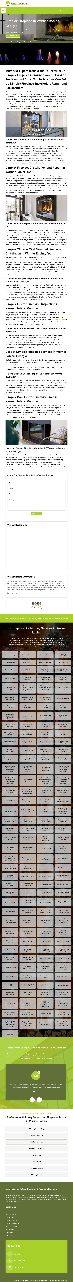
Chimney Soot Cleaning (45, 670)
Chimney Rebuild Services (27, 932)
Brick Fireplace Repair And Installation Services (10, 1023)
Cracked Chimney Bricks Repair (45, 821)
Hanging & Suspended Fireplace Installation (45, 1003)
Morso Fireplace (10, 911)
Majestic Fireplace (45, 876)
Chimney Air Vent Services (27, 848)
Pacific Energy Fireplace (45, 893)
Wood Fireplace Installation (28, 758)
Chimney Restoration (28, 706)
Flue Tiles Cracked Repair (28, 829)
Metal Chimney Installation (10, 698)
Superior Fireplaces (45, 858)
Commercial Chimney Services (63, 800)
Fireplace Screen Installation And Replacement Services (63, 921)
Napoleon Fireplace (27, 876)
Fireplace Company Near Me (27, 985)
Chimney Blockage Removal (45, 706)
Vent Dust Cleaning (10, 950)
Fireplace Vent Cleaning (63, 742)
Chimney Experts (63, 958)
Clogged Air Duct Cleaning (63, 950)
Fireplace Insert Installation (10, 932)
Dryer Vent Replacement (27, 967)
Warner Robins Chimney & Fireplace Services (39, 1280)
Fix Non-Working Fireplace (9, 688)
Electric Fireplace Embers (63, 838)
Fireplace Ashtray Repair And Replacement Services (63, 780)
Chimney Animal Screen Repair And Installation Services (45, 688)
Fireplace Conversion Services (27, 1003)
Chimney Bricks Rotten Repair (28, 821)
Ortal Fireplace (10, 902)
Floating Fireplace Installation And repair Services (63, 1023)
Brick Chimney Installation (63, 688)
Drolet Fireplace (45, 902)
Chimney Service (45, 655)
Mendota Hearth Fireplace (63, 893)
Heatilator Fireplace (10, 876)
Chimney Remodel (45, 1013)
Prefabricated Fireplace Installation (45, 768)
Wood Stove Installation (10, 993)
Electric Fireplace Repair (10, 758)
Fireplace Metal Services (10, 791)
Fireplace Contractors (10, 750)
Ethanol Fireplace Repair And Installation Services (27, 768)
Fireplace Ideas (10, 977)
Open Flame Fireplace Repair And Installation (63, 1003)
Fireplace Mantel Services (9, 1033)
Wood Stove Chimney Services (45, 993)
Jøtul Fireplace (27, 893)
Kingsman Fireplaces (27, 868)
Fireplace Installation (27, 678)
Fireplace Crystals (45, 848)
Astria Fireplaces (45, 868)
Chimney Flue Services (45, 725)
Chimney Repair (10, 670)
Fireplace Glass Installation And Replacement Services (10, 780)
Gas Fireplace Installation (45, 758)
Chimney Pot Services (45, 733)
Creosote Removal (45, 662)
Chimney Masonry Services (28, 742)
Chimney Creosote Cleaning (63, 670)
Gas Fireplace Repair (63, 750)
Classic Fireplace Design (63, 829)
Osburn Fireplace (45, 884)
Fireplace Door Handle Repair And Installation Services (45, 780)
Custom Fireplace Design (27, 838)
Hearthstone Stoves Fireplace (45, 911)
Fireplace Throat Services (27, 800)
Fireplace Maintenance (45, 985)
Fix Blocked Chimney (45, 810)
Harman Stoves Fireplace (28, 884)
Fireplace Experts (45, 958)
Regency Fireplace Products (28, 858)
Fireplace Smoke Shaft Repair (27, 698)
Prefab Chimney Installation (45, 932)
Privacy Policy (10, 1235)
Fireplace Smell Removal (63, 821)
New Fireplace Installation (45, 678)
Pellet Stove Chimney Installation (45, 838)
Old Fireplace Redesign (45, 829)
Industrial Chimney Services (27, 810)
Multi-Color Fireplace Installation (63, 848)
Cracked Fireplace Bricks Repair (45, 1023)
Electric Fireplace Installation (63, 758)
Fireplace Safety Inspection (45, 967)
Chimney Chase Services (10, 725)
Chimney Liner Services (63, 725)
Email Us (17, 1254)
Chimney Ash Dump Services (28, 733)
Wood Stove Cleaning (28, 993)
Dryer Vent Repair (10, 967)
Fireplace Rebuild (27, 750)
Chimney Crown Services (45, 716)
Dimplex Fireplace (63, 884)
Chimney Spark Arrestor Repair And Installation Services (28, 688)
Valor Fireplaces (63, 858)
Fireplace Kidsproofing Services (63, 932)
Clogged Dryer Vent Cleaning (45, 950)
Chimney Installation (27, 670)
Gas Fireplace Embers (10, 848)
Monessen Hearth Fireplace (63, 902)
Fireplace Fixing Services (63, 993)
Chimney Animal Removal (45, 921)
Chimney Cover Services (28, 725)
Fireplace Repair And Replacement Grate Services (27, 791)
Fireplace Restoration (63, 678)
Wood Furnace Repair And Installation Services (10, 768)
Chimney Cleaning (27, 655)
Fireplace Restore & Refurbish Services (27, 1023)
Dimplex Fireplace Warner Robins (22, 42)
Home (7, 42)
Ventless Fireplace (10, 1003)
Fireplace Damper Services (63, 791)
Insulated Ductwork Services (63, 1013)
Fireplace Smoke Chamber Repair (45, 698)
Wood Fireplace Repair (45, 750)
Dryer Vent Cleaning (10, 941)
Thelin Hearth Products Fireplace (10, 921)
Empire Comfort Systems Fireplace (63, 911)
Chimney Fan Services (63, 733)
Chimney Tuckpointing (10, 706)
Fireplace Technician (10, 985)
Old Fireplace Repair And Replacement (10, 716)
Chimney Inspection (63, 655)
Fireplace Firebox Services (45, 791)
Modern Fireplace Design (10, 838)
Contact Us (13, 35)
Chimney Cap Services (63, 716)
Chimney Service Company (27, 958)
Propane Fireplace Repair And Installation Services (63, 768)
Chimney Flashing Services (10, 742)
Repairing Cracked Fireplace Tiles (10, 821)
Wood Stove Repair (63, 985)
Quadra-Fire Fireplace (10, 893)
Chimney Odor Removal (10, 829)
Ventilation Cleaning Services (10, 1013)
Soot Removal (63, 662)
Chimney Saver (28, 716)
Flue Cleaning (27, 662)
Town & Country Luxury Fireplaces (10, 868)
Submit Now (36, 513)
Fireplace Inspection (63, 706)
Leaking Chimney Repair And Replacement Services (63, 810)
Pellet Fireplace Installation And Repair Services (10, 858)
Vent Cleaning (27, 941)
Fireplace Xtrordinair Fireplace (27, 902)
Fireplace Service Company (9, 958)
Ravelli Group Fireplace (27, 921)
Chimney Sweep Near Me (45, 976)
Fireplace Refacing (63, 698)
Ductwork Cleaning (63, 977)
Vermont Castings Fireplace (63, 876)
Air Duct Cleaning (45, 941)
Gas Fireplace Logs (10, 801)
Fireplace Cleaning (10, 662)
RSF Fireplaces (63, 868)
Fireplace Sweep (45, 742)
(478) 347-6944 (63, 11)
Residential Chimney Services (10, 810)
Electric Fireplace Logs (45, 800)
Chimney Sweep (10, 655)
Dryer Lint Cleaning (63, 941)
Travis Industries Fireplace (27, 911)
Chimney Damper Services (10, 733)
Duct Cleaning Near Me (27, 976)
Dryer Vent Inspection (27, 950)
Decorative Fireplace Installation (63, 967)
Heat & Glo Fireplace (10, 884)
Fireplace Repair (10, 678)
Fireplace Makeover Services (27, 1013)
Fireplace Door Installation (27, 780)
